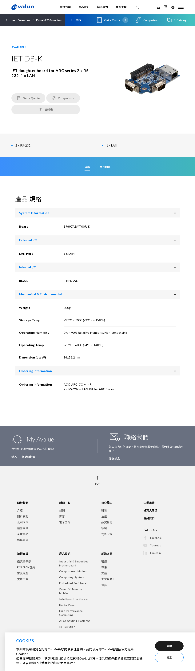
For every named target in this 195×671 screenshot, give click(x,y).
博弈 (104, 585)
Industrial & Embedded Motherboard (74, 563)
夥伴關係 (22, 540)
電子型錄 (64, 522)
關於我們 (22, 502)
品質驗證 (106, 522)
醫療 (104, 561)
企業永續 (149, 502)
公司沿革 (22, 522)
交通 (104, 573)
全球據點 (22, 534)
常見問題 (22, 573)
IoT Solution (67, 626)
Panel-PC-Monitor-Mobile (71, 591)
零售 (104, 567)
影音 (62, 516)
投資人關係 (150, 510)
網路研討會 (29, 456)
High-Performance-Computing (71, 612)
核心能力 (102, 7)
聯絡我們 (149, 518)
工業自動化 (108, 579)
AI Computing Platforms (74, 620)
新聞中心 (64, 502)
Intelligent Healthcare (73, 599)
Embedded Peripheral (73, 583)
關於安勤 (22, 516)
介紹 (20, 510)
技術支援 (121, 7)
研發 (104, 510)
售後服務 (106, 534)
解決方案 (65, 7)
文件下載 (22, 579)
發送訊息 (114, 458)
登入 (14, 456)
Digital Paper (67, 605)
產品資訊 (84, 7)
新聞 (62, 510)
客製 (104, 528)
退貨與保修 (24, 561)
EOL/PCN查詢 (26, 567)
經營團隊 (22, 528)
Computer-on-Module (73, 571)
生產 (104, 516)
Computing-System (71, 577)
